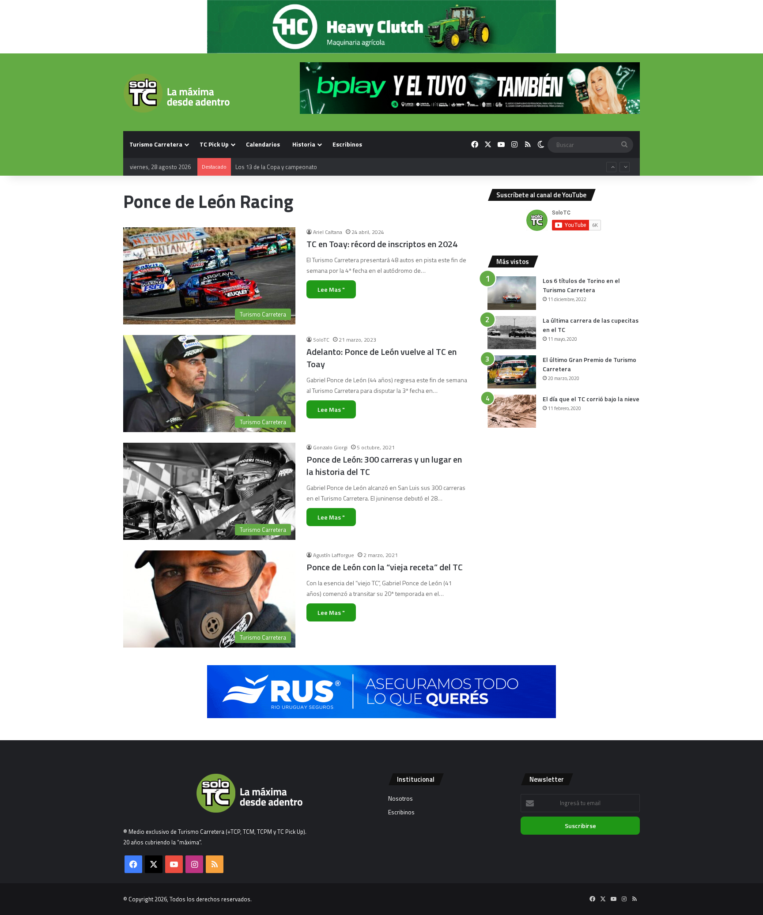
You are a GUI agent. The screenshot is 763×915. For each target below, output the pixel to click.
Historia (303, 144)
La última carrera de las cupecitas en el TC (590, 325)
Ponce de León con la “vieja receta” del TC (384, 567)
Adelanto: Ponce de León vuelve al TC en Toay (381, 358)
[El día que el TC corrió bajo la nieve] (511, 411)
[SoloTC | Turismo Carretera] (176, 93)
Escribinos (347, 144)
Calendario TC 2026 (259, 175)
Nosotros (400, 798)
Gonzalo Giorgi (330, 447)
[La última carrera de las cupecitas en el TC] (511, 332)
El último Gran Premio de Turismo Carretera (589, 364)
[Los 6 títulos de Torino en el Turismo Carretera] (511, 293)
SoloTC (321, 339)
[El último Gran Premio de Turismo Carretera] (511, 371)
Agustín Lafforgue (333, 555)
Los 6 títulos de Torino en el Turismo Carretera (581, 285)
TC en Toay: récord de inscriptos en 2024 (381, 244)
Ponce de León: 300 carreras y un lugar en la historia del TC (384, 465)
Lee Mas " (331, 289)
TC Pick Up (214, 144)
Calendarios (263, 144)
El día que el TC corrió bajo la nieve (591, 398)
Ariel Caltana (327, 232)
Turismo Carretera (155, 144)
